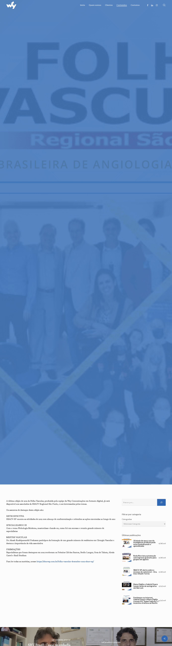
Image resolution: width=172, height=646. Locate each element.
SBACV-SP (86, 284)
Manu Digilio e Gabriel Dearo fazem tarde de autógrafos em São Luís (145, 586)
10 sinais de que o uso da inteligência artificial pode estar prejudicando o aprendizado (144, 543)
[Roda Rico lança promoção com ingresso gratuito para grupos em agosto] (126, 557)
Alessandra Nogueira (71, 299)
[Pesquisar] (161, 502)
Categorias (127, 519)
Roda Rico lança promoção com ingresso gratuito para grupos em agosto (144, 557)
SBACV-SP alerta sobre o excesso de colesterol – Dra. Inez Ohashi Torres (145, 572)
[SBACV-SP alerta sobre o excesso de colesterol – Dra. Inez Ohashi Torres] (126, 572)
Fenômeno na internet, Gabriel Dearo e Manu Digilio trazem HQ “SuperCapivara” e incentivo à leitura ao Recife (145, 600)
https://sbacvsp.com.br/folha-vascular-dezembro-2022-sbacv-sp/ (65, 561)
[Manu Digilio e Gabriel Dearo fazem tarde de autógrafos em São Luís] (126, 586)
